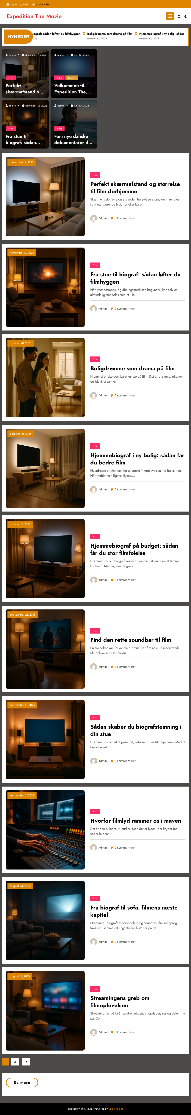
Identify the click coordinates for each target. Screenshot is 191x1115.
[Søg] (179, 17)
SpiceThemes (115, 1109)
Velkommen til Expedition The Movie (70, 88)
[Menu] (170, 16)
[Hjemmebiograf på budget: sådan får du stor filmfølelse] (45, 558)
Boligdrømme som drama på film (84, 34)
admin (12, 55)
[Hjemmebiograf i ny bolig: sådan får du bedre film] (45, 468)
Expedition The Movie (34, 16)
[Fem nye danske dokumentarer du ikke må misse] (74, 123)
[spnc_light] (185, 16)
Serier (71, 78)
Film (10, 78)
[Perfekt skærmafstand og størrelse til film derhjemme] (25, 73)
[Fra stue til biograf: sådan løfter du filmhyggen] (25, 123)
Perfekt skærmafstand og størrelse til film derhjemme (24, 88)
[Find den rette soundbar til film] (45, 649)
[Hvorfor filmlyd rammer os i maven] (45, 829)
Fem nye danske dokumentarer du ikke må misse (72, 139)
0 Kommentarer (125, 218)
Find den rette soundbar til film (130, 639)
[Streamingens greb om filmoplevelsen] (45, 1010)
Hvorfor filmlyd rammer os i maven (135, 820)
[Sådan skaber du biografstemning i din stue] (45, 739)
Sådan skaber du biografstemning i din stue (135, 730)
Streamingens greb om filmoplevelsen (119, 1001)
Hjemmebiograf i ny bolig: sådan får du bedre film (149, 34)
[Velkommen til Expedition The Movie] (74, 73)
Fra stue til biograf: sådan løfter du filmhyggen (21, 139)
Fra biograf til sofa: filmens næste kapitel (134, 911)
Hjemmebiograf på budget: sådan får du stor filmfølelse (134, 549)
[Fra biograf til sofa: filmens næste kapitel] (45, 920)
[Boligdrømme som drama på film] (45, 377)
